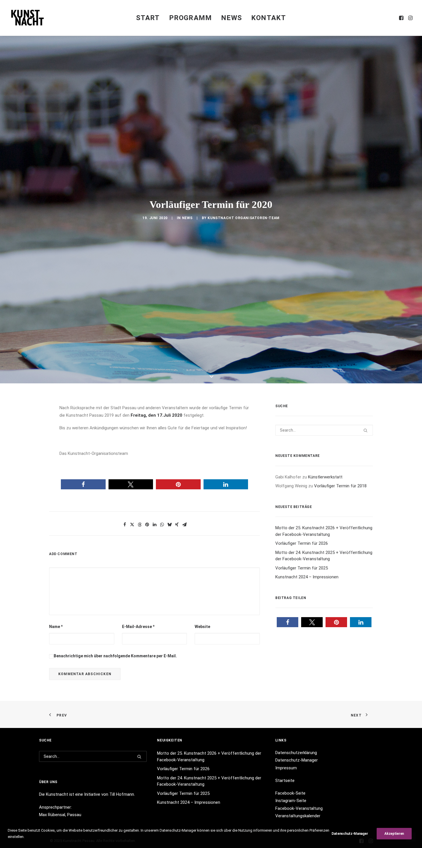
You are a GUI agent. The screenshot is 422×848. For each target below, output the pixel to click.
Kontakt (268, 18)
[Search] (324, 555)
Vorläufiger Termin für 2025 (301, 693)
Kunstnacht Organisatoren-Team (243, 281)
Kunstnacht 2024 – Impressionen (306, 702)
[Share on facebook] (124, 649)
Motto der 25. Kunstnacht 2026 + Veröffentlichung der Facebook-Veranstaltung (323, 656)
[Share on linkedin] (154, 649)
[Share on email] (184, 649)
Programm (190, 18)
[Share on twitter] (132, 649)
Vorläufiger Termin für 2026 (301, 668)
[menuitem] (148, 18)
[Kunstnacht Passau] (27, 18)
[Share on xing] (176, 649)
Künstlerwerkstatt (325, 602)
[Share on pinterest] (147, 649)
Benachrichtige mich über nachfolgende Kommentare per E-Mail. (115, 781)
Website (202, 752)
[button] (401, 18)
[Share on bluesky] (169, 649)
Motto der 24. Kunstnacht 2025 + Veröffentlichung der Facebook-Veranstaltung (323, 681)
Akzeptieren (394, 834)
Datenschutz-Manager (350, 834)
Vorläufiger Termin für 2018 (340, 611)
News (231, 18)
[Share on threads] (139, 649)
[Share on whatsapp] (161, 649)
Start (148, 18)
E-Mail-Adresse (138, 752)
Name (56, 752)
